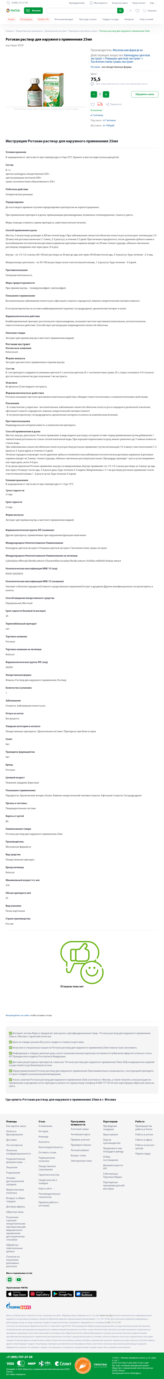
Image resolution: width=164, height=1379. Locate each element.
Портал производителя (111, 1141)
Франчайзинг (110, 1134)
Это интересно (14, 1145)
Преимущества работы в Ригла (143, 1128)
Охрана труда (143, 1154)
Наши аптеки (138, 3)
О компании (45, 1126)
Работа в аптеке (144, 1134)
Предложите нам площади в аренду (113, 1150)
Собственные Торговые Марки (112, 1175)
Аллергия (129, 19)
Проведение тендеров (110, 1128)
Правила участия (80, 1140)
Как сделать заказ (16, 1126)
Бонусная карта (120, 3)
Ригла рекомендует (63, 19)
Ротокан (95, 67)
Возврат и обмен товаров (15, 1200)
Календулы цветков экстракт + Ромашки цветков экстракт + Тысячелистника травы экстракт (120, 58)
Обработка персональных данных (14, 1248)
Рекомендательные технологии (49, 1196)
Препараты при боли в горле (82, 31)
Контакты (44, 1142)
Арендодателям (77, 3)
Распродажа (26, 19)
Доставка (11, 1140)
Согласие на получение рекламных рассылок (13, 1262)
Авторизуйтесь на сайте (17, 1015)
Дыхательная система (55, 31)
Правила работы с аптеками (49, 1204)
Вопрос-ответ (78, 1155)
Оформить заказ (144, 94)
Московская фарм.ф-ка (128, 50)
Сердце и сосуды (110, 19)
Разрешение (13, 1173)
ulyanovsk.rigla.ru (107, 1316)
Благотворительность (50, 1147)
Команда (43, 1137)
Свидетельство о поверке (48, 1182)
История (43, 1131)
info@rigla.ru (135, 1373)
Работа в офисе (143, 1140)
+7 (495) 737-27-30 (19, 1357)
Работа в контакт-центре (145, 1147)
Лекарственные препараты (28, 31)
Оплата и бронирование (14, 1133)
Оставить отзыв (47, 1152)
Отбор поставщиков (110, 1158)
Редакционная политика (47, 1159)
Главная (9, 31)
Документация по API (113, 1167)
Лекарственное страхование (47, 1168)
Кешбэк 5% (43, 19)
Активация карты (80, 1134)
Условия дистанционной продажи (15, 1181)
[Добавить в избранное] (93, 104)
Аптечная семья (80, 1129)
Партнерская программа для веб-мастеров (114, 1185)
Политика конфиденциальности (17, 1152)
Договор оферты (15, 1207)
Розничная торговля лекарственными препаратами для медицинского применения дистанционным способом (16, 1228)
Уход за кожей (146, 19)
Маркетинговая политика (15, 1191)
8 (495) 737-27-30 (113, 1323)
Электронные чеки (81, 1161)
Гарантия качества (49, 1175)
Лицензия (11, 1167)
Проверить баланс (81, 1145)
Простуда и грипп (88, 19)
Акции (11, 19)
